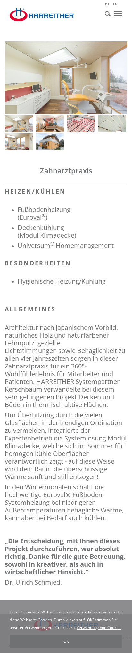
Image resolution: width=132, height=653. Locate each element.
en (115, 4)
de (107, 4)
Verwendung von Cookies (99, 627)
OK (66, 641)
